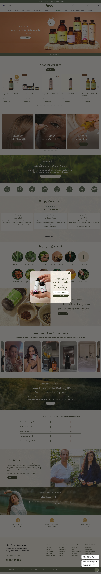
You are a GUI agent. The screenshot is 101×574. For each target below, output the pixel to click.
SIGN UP (61, 295)
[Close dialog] (69, 273)
